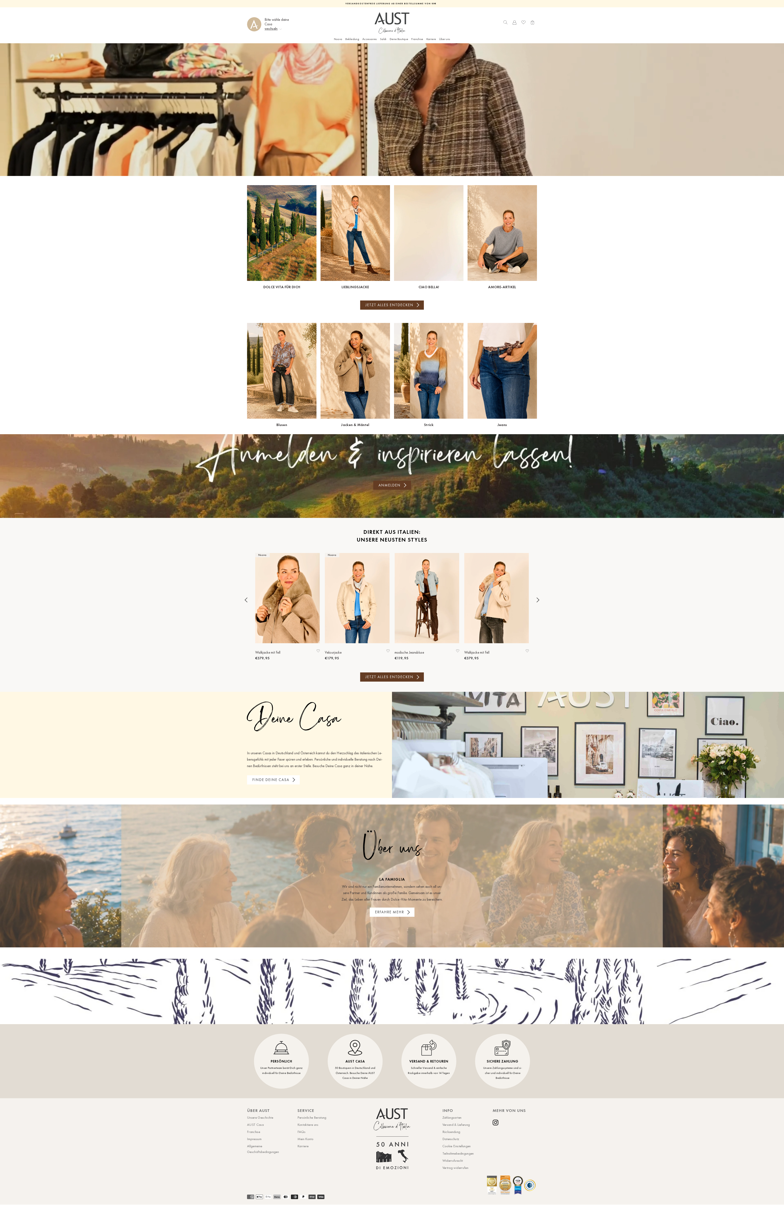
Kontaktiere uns (307, 1125)
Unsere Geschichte (260, 1117)
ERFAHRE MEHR (389, 912)
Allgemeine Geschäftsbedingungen (263, 1149)
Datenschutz (450, 1139)
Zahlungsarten (452, 1117)
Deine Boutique (399, 39)
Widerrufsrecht (452, 1160)
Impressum (254, 1139)
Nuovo (338, 39)
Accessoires (369, 39)
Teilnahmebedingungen (458, 1153)
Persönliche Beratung (311, 1117)
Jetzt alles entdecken (389, 305)
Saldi (383, 39)
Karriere (431, 39)
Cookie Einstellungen (456, 1146)
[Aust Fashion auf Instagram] (496, 1122)
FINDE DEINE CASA (270, 780)
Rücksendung (451, 1132)
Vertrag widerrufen (455, 1168)
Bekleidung (352, 39)
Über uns (444, 39)
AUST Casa (255, 1125)
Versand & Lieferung (456, 1125)
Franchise (417, 39)
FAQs (301, 1132)
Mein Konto (305, 1139)
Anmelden (390, 485)
